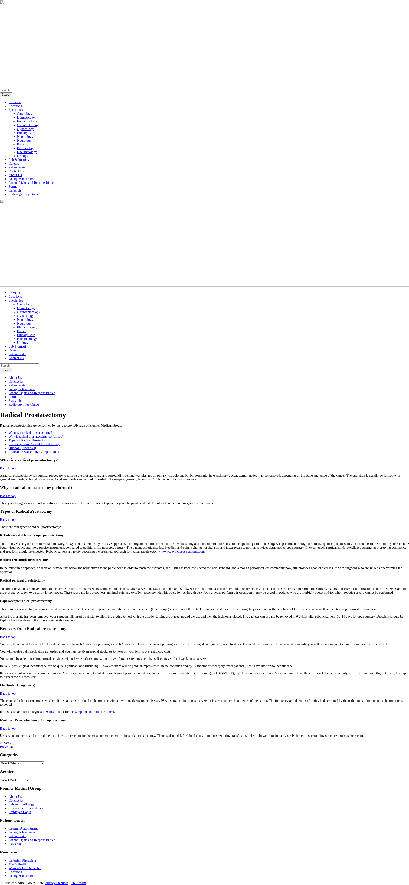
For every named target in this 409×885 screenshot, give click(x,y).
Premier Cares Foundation (26, 808)
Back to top (8, 468)
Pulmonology (26, 148)
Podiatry (22, 144)
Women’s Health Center (25, 868)
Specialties (16, 110)
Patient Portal (17, 167)
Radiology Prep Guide (24, 194)
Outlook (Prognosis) (22, 448)
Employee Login (20, 812)
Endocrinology (27, 121)
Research (15, 190)
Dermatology (26, 117)
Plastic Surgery (27, 327)
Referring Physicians (22, 860)
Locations (15, 106)
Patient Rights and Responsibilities (32, 182)
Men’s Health (18, 864)
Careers (14, 163)
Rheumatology (27, 152)
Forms (13, 186)
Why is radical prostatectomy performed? (36, 436)
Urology (22, 156)
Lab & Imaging (19, 159)
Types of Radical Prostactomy (29, 440)
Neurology (24, 140)
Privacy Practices (56, 883)
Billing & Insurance (22, 179)
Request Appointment (23, 828)
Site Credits (78, 883)
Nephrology (25, 136)
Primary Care (26, 133)
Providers (15, 102)
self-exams (47, 712)
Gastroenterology (28, 125)
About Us (15, 175)
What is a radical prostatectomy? (30, 432)
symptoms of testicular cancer (94, 712)
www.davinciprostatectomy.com (183, 551)
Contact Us (16, 171)
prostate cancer (205, 503)
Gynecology (25, 129)
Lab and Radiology (22, 804)
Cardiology (24, 113)
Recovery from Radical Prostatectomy (34, 444)
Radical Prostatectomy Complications (34, 452)
